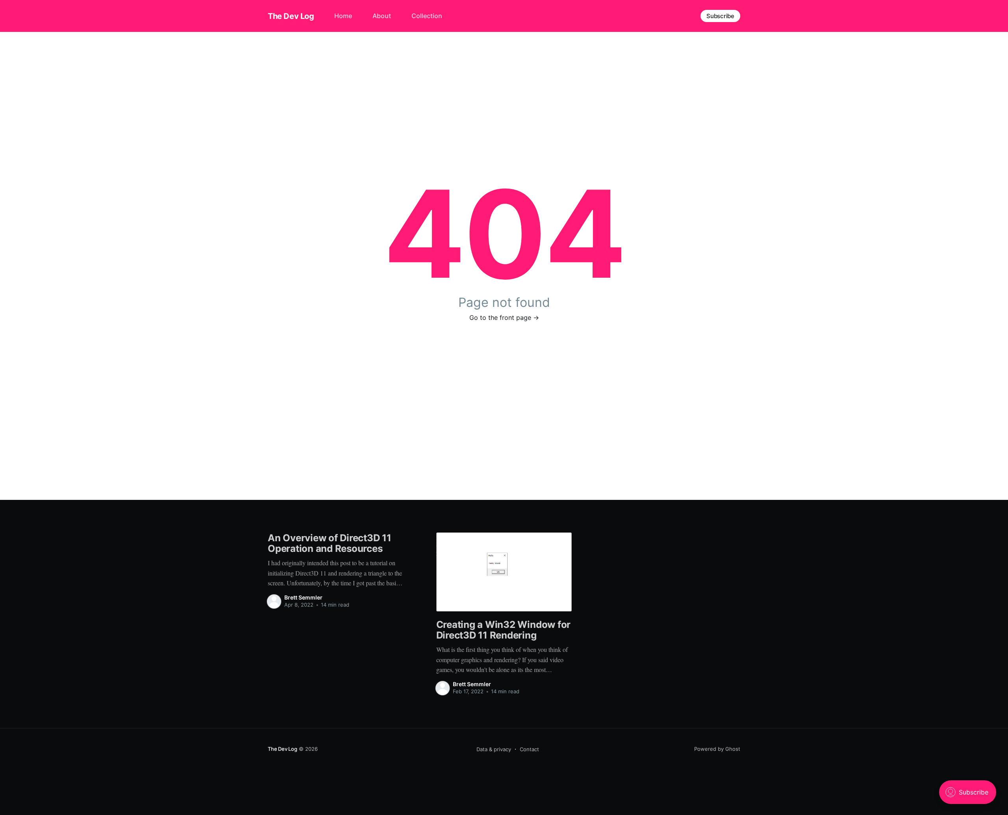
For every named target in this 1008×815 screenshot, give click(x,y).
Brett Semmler (303, 597)
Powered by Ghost (717, 749)
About (381, 16)
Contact (529, 749)
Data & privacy (493, 749)
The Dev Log (291, 16)
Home (343, 16)
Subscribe (720, 16)
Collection (426, 16)
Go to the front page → (504, 317)
